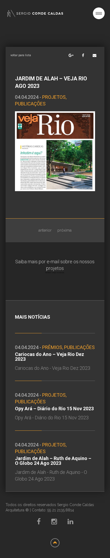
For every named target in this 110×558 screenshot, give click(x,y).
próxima (64, 230)
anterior (45, 230)
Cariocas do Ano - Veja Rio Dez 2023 (52, 368)
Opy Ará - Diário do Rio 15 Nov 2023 (52, 417)
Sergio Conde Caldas (35, 13)
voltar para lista (20, 55)
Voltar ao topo (55, 542)
